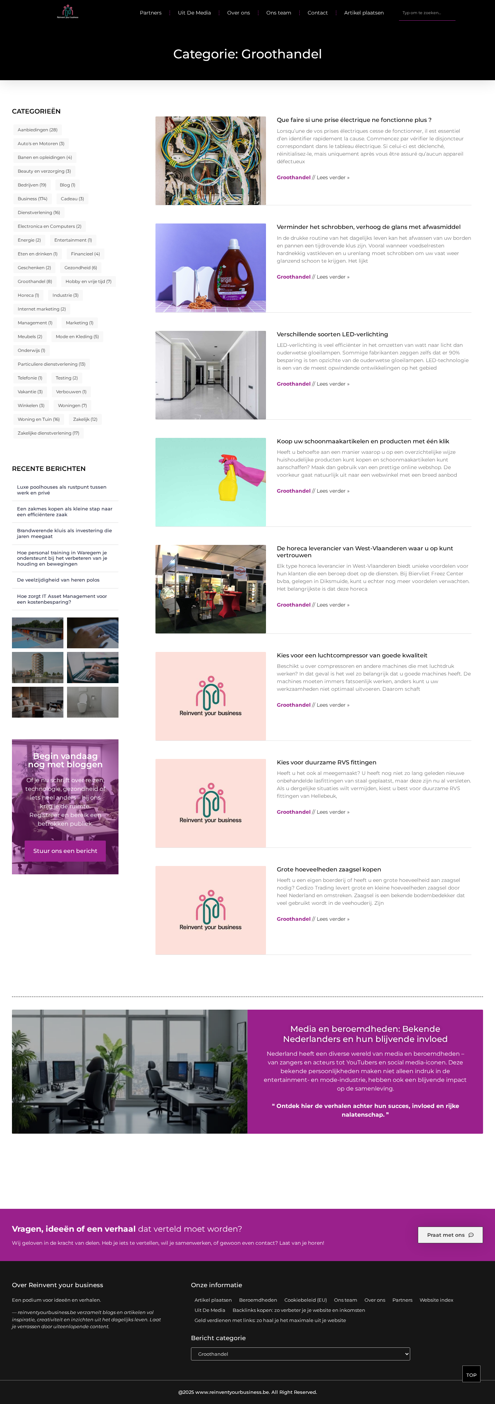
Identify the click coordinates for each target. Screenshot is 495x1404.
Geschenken (34, 267)
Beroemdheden (258, 1300)
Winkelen (31, 405)
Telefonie (30, 378)
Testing (67, 378)
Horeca (28, 295)
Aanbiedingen (38, 129)
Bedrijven (32, 185)
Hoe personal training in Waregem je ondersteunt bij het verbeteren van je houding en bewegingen (62, 558)
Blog (67, 185)
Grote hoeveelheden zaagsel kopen (329, 869)
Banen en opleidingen (45, 157)
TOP (471, 1375)
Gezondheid (81, 267)
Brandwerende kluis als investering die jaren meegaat (64, 533)
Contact (318, 12)
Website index (436, 1300)
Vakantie (30, 391)
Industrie (66, 295)
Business (32, 198)
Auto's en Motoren (41, 143)
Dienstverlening (39, 212)
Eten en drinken (38, 253)
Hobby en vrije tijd (89, 281)
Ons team (278, 12)
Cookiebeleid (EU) (305, 1300)
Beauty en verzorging (44, 171)
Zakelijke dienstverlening (48, 433)
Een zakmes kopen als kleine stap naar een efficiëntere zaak (64, 511)
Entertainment (73, 240)
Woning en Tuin (39, 419)
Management (35, 322)
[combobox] (427, 13)
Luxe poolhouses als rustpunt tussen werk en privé (62, 490)
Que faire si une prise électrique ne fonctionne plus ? (354, 119)
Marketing (79, 322)
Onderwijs (31, 350)
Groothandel (35, 281)
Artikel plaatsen (364, 12)
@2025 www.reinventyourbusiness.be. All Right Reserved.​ (247, 1392)
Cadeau (72, 198)
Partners (151, 12)
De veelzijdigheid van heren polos (58, 580)
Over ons (238, 12)
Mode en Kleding (77, 336)
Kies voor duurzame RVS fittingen (327, 762)
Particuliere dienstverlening (52, 364)
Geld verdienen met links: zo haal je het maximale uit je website (270, 1320)
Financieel (85, 253)
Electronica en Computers (50, 226)
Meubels (30, 336)
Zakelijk (85, 419)
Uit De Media (194, 12)
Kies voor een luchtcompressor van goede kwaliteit (352, 655)
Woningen (72, 405)
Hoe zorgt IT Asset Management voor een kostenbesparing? (62, 599)
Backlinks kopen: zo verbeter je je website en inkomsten (299, 1310)
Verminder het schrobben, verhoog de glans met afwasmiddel (369, 226)
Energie (29, 240)
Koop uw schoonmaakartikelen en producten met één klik (363, 441)
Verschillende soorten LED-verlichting (332, 334)
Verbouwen (71, 391)
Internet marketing (42, 309)
